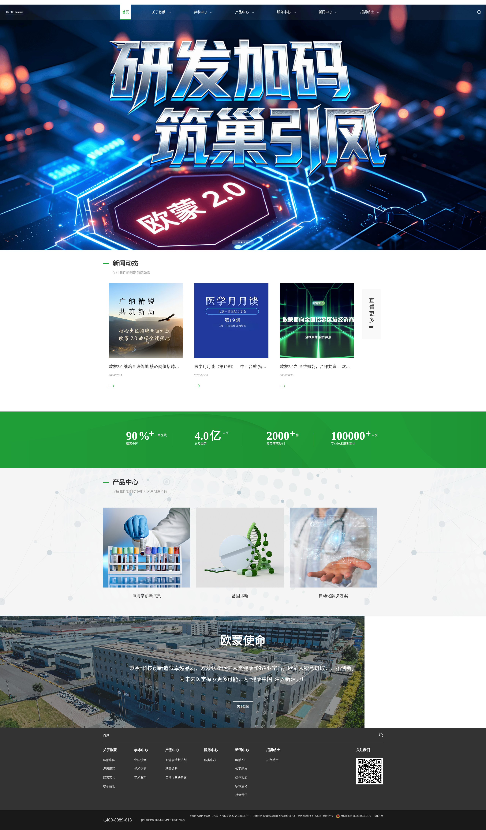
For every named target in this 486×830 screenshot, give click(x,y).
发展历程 (109, 768)
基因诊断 (171, 768)
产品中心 (242, 12)
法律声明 (378, 816)
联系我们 (109, 786)
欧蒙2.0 (240, 760)
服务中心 (284, 12)
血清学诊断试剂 (176, 760)
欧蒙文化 (109, 777)
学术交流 (140, 768)
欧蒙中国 (109, 760)
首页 (125, 12)
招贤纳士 (367, 12)
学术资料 (140, 777)
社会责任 (241, 795)
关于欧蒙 (159, 12)
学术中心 (200, 12)
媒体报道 (241, 777)
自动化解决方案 (176, 777)
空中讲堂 (140, 760)
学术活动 (241, 786)
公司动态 (241, 768)
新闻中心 (326, 12)
